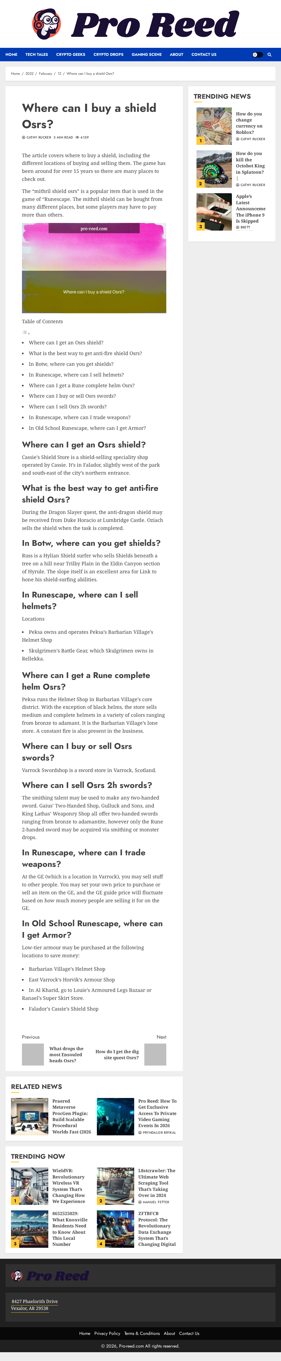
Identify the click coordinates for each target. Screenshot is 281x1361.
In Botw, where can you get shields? (71, 364)
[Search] (269, 54)
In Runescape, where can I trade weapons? (80, 417)
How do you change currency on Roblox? (214, 126)
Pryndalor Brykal (159, 1133)
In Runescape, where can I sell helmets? (76, 374)
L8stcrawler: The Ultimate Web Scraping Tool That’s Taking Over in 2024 (115, 1186)
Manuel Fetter (155, 1202)
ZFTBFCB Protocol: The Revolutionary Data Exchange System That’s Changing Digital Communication (115, 1229)
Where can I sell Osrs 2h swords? (68, 406)
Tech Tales (37, 54)
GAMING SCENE (147, 54)
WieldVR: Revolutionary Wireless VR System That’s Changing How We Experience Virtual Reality (29, 1186)
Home (11, 54)
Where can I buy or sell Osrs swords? (72, 395)
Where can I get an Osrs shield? (66, 342)
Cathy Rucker (38, 137)
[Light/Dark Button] (257, 54)
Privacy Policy (107, 1333)
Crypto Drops (108, 54)
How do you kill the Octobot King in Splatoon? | (214, 169)
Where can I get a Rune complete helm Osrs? (82, 385)
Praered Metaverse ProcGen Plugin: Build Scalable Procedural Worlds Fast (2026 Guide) (29, 1116)
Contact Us (204, 54)
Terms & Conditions (142, 1333)
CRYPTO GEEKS (70, 54)
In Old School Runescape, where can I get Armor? (87, 428)
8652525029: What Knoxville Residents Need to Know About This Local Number (29, 1229)
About (176, 54)
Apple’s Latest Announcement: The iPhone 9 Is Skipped (214, 212)
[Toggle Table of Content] (26, 333)
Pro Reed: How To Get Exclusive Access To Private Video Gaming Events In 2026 (115, 1116)
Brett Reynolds (245, 229)
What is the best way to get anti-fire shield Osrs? (85, 353)
